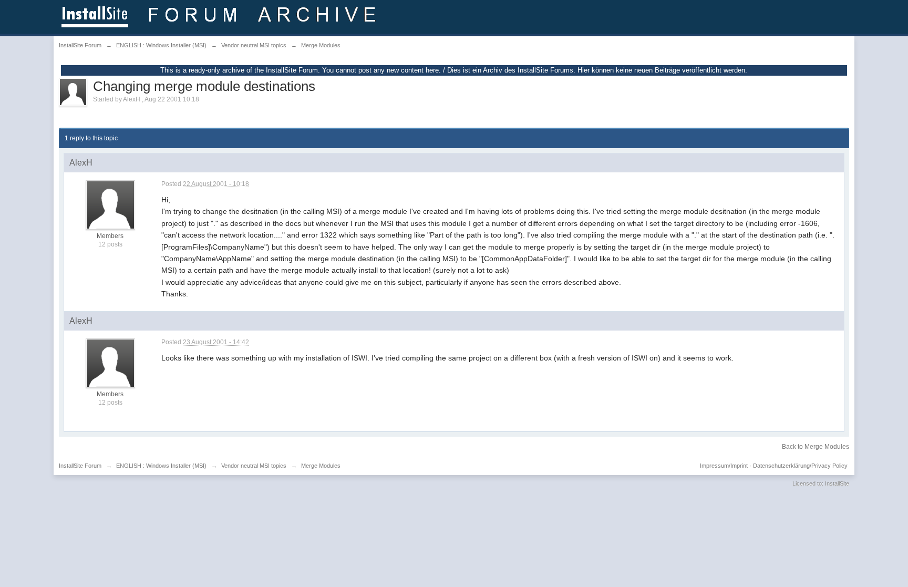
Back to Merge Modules (815, 446)
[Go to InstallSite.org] (220, 16)
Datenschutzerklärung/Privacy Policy (800, 465)
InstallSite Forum (80, 465)
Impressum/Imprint (724, 465)
